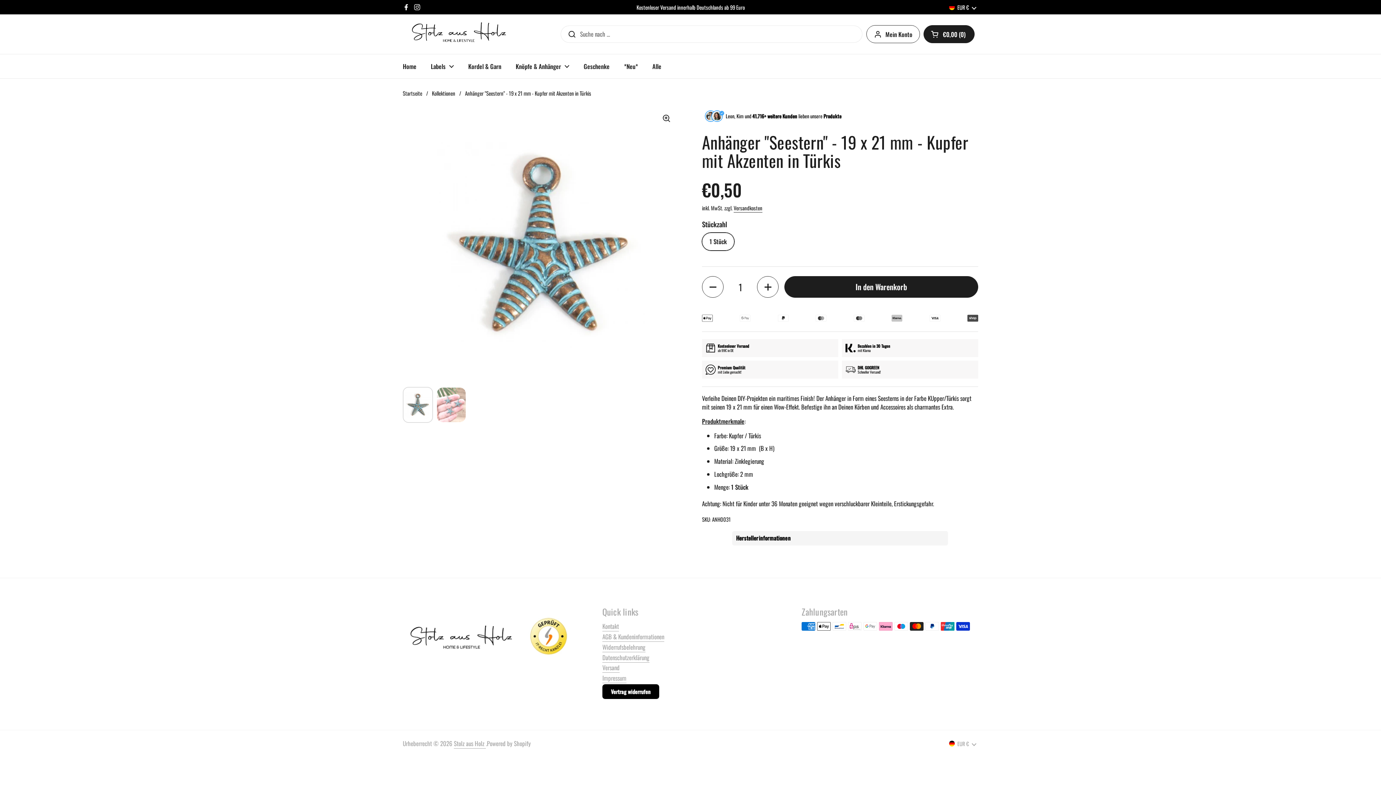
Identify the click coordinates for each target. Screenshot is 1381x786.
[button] (949, 34)
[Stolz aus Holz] (460, 34)
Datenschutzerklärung (626, 657)
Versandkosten (748, 208)
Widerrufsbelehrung (624, 647)
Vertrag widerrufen (631, 691)
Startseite (412, 93)
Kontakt (610, 626)
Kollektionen (443, 93)
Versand (611, 667)
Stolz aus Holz (470, 743)
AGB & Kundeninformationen (633, 636)
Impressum (614, 677)
